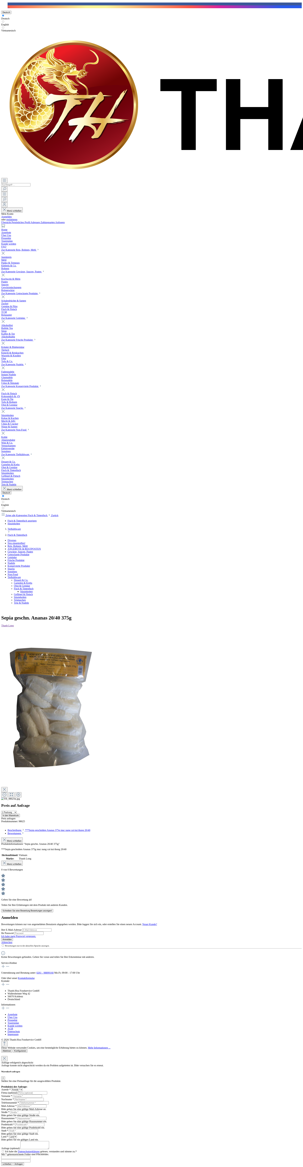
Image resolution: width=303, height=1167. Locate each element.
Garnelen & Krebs (23, 583)
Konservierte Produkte (19, 566)
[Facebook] (8, 4)
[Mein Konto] (4, 204)
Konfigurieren (20, 1051)
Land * (4, 1136)
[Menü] (4, 180)
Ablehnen (7, 1051)
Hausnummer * (9, 1118)
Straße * (5, 1112)
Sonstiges (12, 571)
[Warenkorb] (3, 226)
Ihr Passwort (7, 933)
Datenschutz (14, 1031)
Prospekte (12, 1020)
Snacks (11, 568)
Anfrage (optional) (10, 1148)
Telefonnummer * (10, 1102)
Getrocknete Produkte (18, 554)
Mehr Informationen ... (99, 1047)
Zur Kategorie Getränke (13, 318)
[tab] (49, 830)
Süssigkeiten (26, 591)
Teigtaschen (20, 600)
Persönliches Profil (21, 222)
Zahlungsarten (48, 222)
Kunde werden (15, 1025)
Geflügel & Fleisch (23, 594)
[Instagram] (8, 6)
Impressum (13, 1034)
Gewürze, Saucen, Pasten (20, 551)
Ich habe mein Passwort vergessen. (18, 936)
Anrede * (6, 1089)
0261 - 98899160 (45, 972)
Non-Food (13, 574)
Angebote (12, 1014)
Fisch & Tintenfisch (23, 588)
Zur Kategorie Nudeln (12, 364)
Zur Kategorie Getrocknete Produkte (19, 293)
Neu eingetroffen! (16, 543)
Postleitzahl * (8, 1124)
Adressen (36, 222)
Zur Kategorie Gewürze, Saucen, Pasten (21, 271)
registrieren (11, 219)
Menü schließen (14, 211)
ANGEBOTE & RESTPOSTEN (24, 549)
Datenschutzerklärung (29, 1151)
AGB (10, 1028)
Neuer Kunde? (149, 924)
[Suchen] (4, 189)
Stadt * (4, 1130)
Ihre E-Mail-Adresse (11, 929)
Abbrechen (6, 942)
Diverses (12, 540)
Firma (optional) (9, 1092)
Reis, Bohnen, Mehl (18, 546)
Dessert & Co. (21, 580)
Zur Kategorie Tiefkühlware (15, 454)
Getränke (12, 557)
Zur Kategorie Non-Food (14, 429)
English (5, 24)
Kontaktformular (26, 978)
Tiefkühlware (14, 577)
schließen (7, 1164)
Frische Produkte (16, 560)
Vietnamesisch (8, 30)
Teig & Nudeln (21, 602)
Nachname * (7, 1099)
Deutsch (5, 18)
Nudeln (11, 563)
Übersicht (6, 222)
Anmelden (6, 216)
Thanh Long (7, 625)
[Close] (4, 789)
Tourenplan (13, 1023)
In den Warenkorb (11, 815)
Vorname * (6, 1096)
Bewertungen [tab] (15, 833)
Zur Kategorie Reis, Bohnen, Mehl (19, 249)
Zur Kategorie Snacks (12, 408)
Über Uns (12, 1017)
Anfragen (60, 222)
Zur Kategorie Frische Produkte (17, 339)
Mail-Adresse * (9, 1106)
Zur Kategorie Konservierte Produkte (20, 386)
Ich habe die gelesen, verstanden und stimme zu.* (41, 1151)
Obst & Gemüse (22, 585)
